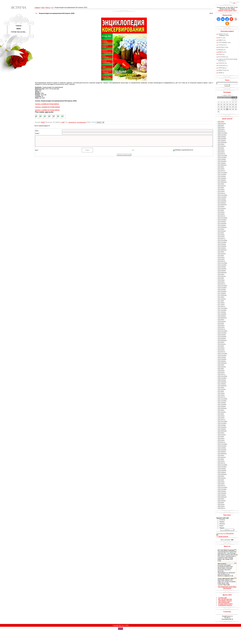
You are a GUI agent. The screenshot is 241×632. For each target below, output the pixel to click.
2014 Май (221, 232)
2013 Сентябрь (222, 217)
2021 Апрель (222, 389)
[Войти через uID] (218, 19)
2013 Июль (221, 214)
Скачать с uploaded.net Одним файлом (47, 107)
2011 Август (221, 170)
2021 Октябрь (222, 400)
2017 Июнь (221, 302)
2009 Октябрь (222, 134)
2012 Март (221, 183)
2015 (42, 7)
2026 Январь (222, 495)
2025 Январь (222, 472)
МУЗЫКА (221, 47)
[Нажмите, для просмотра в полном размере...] (124, 80)
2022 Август (221, 419)
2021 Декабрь (222, 404)
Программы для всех (225, 600)
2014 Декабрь (222, 246)
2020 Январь (222, 361)
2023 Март (221, 432)
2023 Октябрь (222, 446)
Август (48, 7)
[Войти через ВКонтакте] (223, 19)
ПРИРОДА (221, 68)
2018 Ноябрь (222, 334)
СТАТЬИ (221, 45)
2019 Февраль (222, 340)
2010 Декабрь (222, 161)
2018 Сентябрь (222, 331)
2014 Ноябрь (222, 244)
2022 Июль (221, 417)
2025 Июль (221, 483)
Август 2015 (227, 95)
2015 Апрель (222, 253)
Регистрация (228, 10)
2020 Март (221, 364)
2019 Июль (221, 349)
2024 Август (221, 463)
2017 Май (221, 300)
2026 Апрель (222, 500)
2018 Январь (222, 315)
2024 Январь (222, 451)
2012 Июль (221, 191)
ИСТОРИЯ (221, 57)
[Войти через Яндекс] (231, 19)
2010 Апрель (222, 146)
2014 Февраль (222, 227)
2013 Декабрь (222, 223)
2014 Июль (221, 236)
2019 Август (221, 351)
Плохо (221, 526)
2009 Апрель (222, 123)
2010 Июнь (221, 149)
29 (233, 109)
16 (236, 104)
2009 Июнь (221, 127)
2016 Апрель (222, 276)
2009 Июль (221, 129)
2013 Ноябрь (222, 221)
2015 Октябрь (222, 265)
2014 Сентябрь (222, 240)
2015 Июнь (221, 257)
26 (224, 109)
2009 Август (221, 131)
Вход (234, 10)
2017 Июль (221, 304)
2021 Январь (222, 383)
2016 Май (221, 278)
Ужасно (221, 528)
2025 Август (221, 485)
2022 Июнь (221, 415)
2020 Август (221, 374)
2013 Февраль (222, 204)
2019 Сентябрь (222, 353)
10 (218, 104)
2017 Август (221, 306)
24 (218, 109)
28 (230, 109)
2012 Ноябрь (222, 199)
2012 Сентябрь (222, 195)
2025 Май (221, 480)
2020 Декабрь (222, 381)
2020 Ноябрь (222, 380)
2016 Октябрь (222, 287)
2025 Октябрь (222, 489)
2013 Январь (222, 202)
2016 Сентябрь (222, 285)
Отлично (222, 519)
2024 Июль (221, 461)
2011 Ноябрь (222, 176)
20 (227, 107)
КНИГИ (43, 122)
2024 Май (221, 459)
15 (233, 104)
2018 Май (221, 323)
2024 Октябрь (222, 466)
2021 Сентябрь (222, 398)
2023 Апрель (222, 434)
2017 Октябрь (222, 310)
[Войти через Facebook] (227, 19)
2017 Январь (222, 293)
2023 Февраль (222, 430)
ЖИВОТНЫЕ (222, 70)
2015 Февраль (222, 249)
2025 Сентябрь (222, 487)
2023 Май (221, 436)
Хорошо (221, 521)
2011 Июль (221, 168)
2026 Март (221, 498)
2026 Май (221, 502)
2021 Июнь (221, 393)
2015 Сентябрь (222, 263)
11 (221, 104)
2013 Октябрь (222, 219)
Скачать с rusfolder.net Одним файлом (47, 110)
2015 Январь (222, 248)
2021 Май (221, 391)
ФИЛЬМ (220, 49)
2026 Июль (221, 506)
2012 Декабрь (222, 200)
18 (221, 107)
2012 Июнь (221, 189)
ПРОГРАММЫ (222, 42)
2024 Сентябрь (222, 464)
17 (218, 107)
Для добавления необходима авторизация (227, 587)
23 (236, 107)
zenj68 (62, 122)
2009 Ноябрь (222, 136)
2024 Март (221, 455)
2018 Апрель (222, 321)
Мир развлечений (223, 602)
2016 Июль (221, 281)
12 (224, 104)
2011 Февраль (222, 165)
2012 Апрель (222, 185)
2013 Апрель (222, 208)
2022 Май (221, 414)
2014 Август (221, 238)
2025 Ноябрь (222, 491)
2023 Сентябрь (222, 444)
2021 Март (221, 387)
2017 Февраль (222, 295)
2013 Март (221, 206)
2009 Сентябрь (222, 133)
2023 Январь (222, 429)
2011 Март (221, 166)
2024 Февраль (222, 453)
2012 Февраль (222, 182)
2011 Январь (222, 163)
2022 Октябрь (222, 423)
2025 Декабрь (222, 493)
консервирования (81, 122)
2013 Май (221, 210)
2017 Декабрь (222, 314)
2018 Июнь (221, 325)
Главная (37, 7)
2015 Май (221, 255)
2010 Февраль (222, 142)
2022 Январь (222, 406)
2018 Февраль (222, 317)
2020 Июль (221, 372)
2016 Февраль (222, 272)
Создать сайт (222, 597)
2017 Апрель (222, 298)
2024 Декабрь (222, 470)
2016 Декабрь (222, 291)
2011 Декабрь (222, 178)
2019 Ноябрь (222, 357)
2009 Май (221, 125)
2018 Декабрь (222, 336)
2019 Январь (222, 338)
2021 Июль (221, 395)
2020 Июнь (221, 370)
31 (218, 111)
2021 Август (221, 397)
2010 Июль (221, 151)
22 (233, 107)
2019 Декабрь (222, 359)
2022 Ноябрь (222, 425)
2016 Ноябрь (222, 289)
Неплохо (222, 524)
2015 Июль (221, 259)
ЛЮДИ (220, 72)
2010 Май (221, 148)
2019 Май (221, 346)
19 (224, 107)
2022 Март (221, 410)
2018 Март (221, 319)
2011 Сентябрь (222, 172)
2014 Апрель (222, 231)
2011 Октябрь (222, 174)
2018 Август (221, 329)
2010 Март (221, 144)
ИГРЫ (220, 54)
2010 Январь (222, 140)
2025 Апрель (222, 478)
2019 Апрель (222, 344)
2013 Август (221, 215)
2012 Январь (222, 180)
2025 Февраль (222, 474)
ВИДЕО (220, 40)
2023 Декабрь (222, 449)
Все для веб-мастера (225, 599)
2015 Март (221, 251)
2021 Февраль (222, 385)
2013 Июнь (221, 212)
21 (230, 107)
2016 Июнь (221, 280)
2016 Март (221, 274)
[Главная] (234, 3)
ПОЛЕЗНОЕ (222, 65)
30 (236, 109)
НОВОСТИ (221, 34)
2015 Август (221, 261)
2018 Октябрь (222, 332)
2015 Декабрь (222, 268)
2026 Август (221, 508)
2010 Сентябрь (222, 155)
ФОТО (220, 37)
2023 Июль (221, 440)
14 (230, 104)
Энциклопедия (72, 122)
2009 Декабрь (222, 138)
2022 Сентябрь (222, 421)
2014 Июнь (221, 234)
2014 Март (221, 229)
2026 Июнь (221, 504)
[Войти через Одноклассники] (227, 23)
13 (227, 104)
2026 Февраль (222, 496)
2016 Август (221, 283)
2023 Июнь (221, 438)
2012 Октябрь (222, 197)
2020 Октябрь (222, 378)
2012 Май (221, 187)
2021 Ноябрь (222, 402)
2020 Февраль (222, 363)
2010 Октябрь (222, 157)
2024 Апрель (222, 457)
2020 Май (221, 368)
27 (52, 7)
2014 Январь (222, 225)
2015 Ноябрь (222, 266)
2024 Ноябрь (222, 468)
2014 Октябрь (222, 242)
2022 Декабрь (222, 427)
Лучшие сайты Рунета (225, 603)
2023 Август (221, 442)
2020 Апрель (222, 366)
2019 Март (221, 342)
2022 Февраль (222, 408)
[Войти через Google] (236, 19)
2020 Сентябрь (222, 376)
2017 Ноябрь (222, 312)
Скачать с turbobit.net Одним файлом (47, 104)
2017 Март (221, 297)
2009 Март (221, 121)
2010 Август (221, 153)
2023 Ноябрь (222, 447)
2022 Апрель (222, 412)
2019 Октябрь (222, 355)
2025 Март (221, 476)
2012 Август (221, 193)
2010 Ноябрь (222, 159)
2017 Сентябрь (222, 308)
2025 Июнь (221, 481)
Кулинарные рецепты (225, 605)
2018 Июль (221, 327)
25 (221, 109)
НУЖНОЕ (221, 63)
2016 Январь (222, 270)
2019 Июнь (221, 347)
